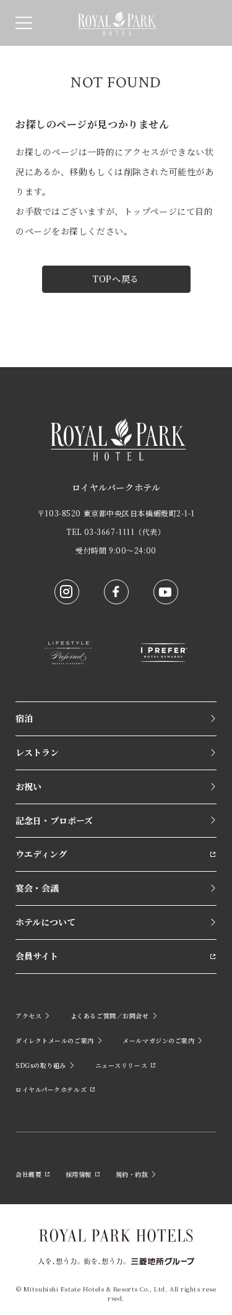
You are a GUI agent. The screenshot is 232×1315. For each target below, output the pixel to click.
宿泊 (24, 718)
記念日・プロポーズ (54, 820)
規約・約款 (132, 1174)
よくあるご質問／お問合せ (110, 1015)
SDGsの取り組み (40, 1065)
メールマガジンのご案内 (158, 1040)
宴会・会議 (37, 888)
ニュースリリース (121, 1065)
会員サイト (36, 956)
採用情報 (79, 1174)
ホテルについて (45, 922)
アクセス (28, 1015)
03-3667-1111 (109, 531)
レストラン (37, 752)
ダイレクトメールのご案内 (54, 1040)
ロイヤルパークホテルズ (51, 1089)
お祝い (28, 786)
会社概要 (28, 1174)
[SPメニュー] (23, 23)
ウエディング (41, 854)
